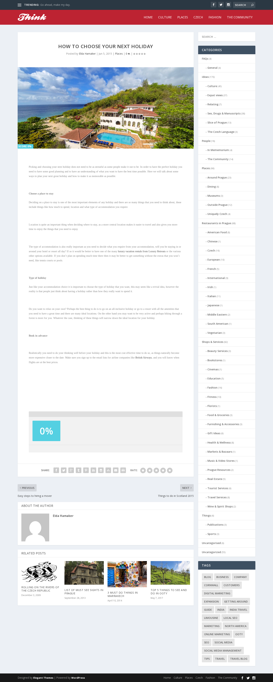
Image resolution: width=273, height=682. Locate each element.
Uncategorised (211, 543)
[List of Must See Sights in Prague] (84, 573)
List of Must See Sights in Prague (83, 591)
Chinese (212, 241)
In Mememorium (218, 150)
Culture (165, 17)
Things (206, 515)
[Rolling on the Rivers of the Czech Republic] (41, 571)
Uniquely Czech (217, 214)
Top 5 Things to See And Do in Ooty (169, 591)
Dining (211, 186)
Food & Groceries (218, 415)
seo (206, 642)
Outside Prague (217, 205)
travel (220, 658)
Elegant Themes (43, 677)
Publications (215, 524)
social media (223, 642)
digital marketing (217, 593)
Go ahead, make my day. (55, 5)
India (220, 609)
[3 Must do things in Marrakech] (127, 574)
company (240, 577)
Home (148, 17)
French (211, 269)
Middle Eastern (217, 314)
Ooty (239, 634)
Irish (210, 287)
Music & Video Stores (221, 460)
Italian (211, 296)
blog (207, 577)
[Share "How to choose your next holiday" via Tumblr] (78, 470)
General (212, 67)
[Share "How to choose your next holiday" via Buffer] (101, 470)
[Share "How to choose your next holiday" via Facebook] (56, 470)
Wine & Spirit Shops (220, 506)
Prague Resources (218, 470)
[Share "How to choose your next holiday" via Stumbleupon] (108, 470)
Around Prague (217, 177)
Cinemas (213, 369)
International (216, 278)
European (213, 259)
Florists (212, 406)
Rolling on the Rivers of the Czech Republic (40, 588)
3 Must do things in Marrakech (123, 594)
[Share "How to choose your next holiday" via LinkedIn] (93, 470)
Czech (198, 17)
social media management (223, 650)
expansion (211, 601)
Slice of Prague (217, 122)
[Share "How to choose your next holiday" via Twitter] (63, 470)
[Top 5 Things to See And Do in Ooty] (170, 573)
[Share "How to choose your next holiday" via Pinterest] (86, 470)
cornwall (211, 585)
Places (182, 17)
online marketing (217, 634)
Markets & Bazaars (219, 451)
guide (208, 609)
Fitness (212, 397)
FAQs (205, 58)
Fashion (215, 17)
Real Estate (214, 479)
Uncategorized (211, 552)
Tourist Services (217, 488)
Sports (211, 534)
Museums (213, 195)
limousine (211, 618)
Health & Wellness (219, 442)
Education (214, 378)
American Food (217, 232)
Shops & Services (212, 342)
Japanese (213, 305)
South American (217, 323)
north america (235, 626)
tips (207, 658)
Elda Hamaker (87, 53)
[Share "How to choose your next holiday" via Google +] (71, 470)
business (222, 577)
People (206, 141)
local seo (230, 618)
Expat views (215, 95)
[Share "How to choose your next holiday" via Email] (115, 470)
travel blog (238, 658)
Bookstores (214, 360)
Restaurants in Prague (216, 223)
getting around (236, 601)
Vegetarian (214, 332)
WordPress (78, 677)
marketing (212, 626)
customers (232, 585)
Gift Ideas (213, 433)
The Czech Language (220, 132)
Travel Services (217, 497)
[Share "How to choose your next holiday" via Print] (123, 470)
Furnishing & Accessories (223, 424)
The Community (240, 17)
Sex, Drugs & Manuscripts (223, 113)
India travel (238, 609)
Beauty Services (217, 351)
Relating (212, 104)
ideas (205, 77)
